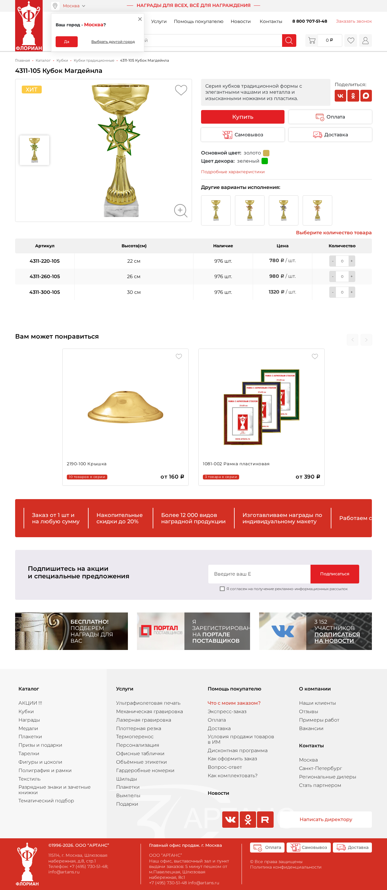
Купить (242, 116)
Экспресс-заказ (227, 711)
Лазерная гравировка (143, 720)
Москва (71, 5)
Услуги (159, 21)
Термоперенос (135, 736)
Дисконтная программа (238, 750)
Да (66, 41)
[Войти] (365, 40)
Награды (29, 720)
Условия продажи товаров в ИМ (241, 739)
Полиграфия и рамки (45, 770)
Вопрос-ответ (225, 767)
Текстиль (29, 779)
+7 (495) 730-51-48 (88, 866)
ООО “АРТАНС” (165, 855)
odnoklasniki (247, 827)
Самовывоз (249, 135)
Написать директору (326, 819)
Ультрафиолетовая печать (148, 703)
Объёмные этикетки (141, 762)
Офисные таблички (140, 753)
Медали (28, 728)
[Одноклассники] (353, 96)
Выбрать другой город (113, 41)
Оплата (336, 117)
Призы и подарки (40, 745)
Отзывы (308, 711)
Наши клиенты (317, 703)
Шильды (126, 779)
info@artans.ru (64, 872)
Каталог (28, 689)
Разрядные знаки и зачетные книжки (54, 789)
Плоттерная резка (138, 728)
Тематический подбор (46, 801)
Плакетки (30, 736)
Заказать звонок (354, 21)
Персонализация (137, 745)
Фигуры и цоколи (40, 762)
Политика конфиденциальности (286, 867)
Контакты (271, 21)
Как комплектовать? (233, 775)
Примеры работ (319, 720)
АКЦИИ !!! (30, 703)
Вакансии (311, 728)
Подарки (127, 804)
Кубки (26, 711)
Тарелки (28, 753)
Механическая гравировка (149, 711)
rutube (265, 827)
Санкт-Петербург (320, 768)
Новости (241, 21)
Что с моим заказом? (234, 703)
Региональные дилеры (327, 777)
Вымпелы (128, 795)
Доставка (336, 135)
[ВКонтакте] (340, 96)
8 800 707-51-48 (309, 21)
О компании (315, 689)
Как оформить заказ (232, 759)
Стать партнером (320, 785)
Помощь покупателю (198, 21)
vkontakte (229, 827)
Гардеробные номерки (145, 770)
